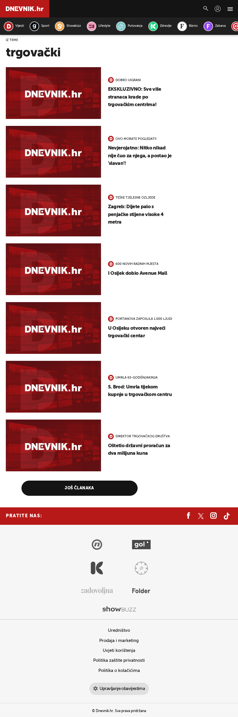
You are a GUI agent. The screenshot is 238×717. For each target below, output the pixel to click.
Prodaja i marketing (119, 640)
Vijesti (19, 26)
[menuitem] (218, 8)
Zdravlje (166, 26)
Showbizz (73, 26)
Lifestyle (104, 26)
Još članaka (79, 488)
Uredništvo (119, 630)
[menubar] (218, 9)
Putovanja (135, 26)
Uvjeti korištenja (119, 650)
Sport (45, 26)
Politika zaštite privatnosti (119, 660)
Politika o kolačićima (119, 670)
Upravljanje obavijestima (122, 688)
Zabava (220, 26)
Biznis (193, 26)
